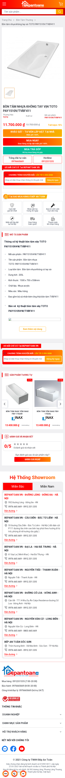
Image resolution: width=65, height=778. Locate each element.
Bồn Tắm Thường (24, 20)
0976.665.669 (15, 506)
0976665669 (18, 686)
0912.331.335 (30, 506)
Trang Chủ (7, 20)
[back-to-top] (60, 760)
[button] (4, 404)
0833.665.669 (30, 631)
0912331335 (19, 681)
